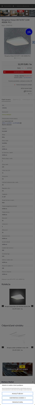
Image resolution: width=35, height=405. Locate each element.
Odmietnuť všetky (17, 402)
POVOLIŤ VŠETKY (17, 394)
